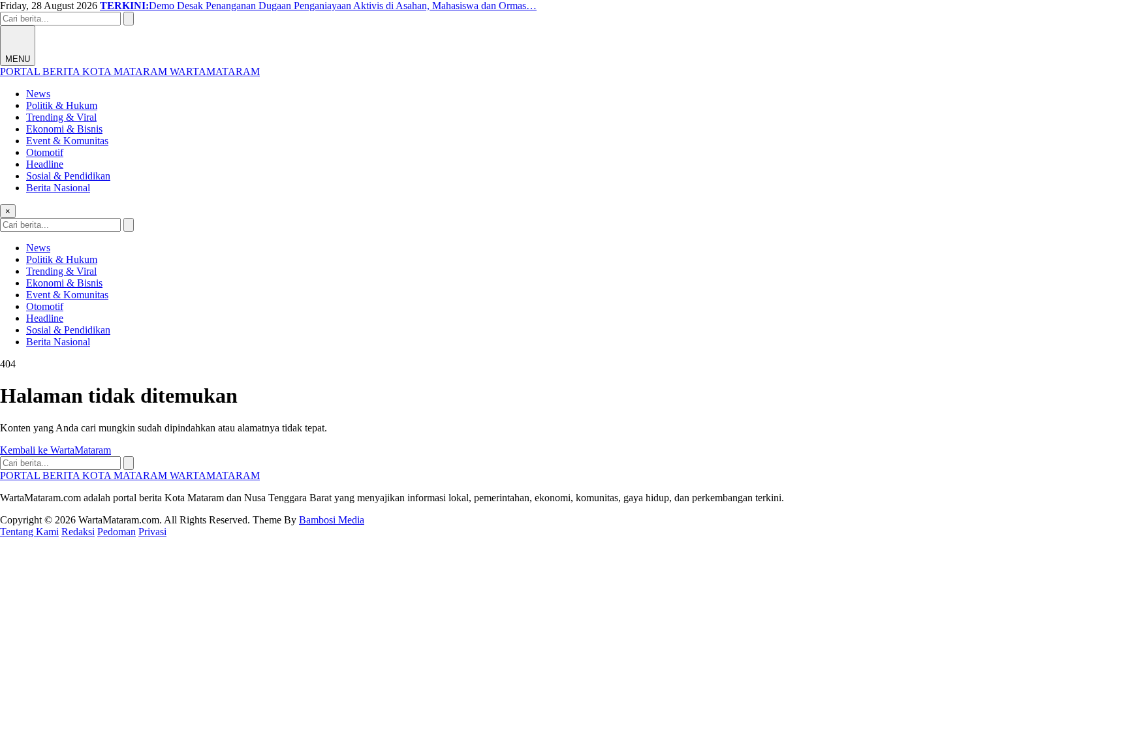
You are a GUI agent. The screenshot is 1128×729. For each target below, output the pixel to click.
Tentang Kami (29, 531)
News (38, 93)
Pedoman (116, 531)
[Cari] (128, 18)
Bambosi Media (331, 519)
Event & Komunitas (67, 140)
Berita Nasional (58, 187)
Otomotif (44, 152)
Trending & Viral (61, 117)
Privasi (152, 531)
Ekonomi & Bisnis (64, 128)
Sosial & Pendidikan (68, 175)
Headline (44, 164)
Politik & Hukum (61, 105)
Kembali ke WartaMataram (55, 450)
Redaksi (78, 531)
